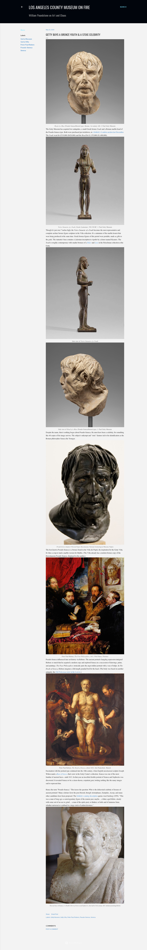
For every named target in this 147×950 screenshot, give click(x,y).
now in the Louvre (68, 672)
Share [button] (23, 30)
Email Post (54, 914)
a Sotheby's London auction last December (107, 132)
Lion (96, 242)
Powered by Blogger (75, 943)
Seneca (23, 50)
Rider (89, 242)
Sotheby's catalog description (87, 796)
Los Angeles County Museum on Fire (59, 7)
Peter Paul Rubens (27, 45)
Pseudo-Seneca (26, 48)
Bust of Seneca (62, 774)
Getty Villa (25, 42)
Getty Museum (26, 39)
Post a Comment (52, 929)
